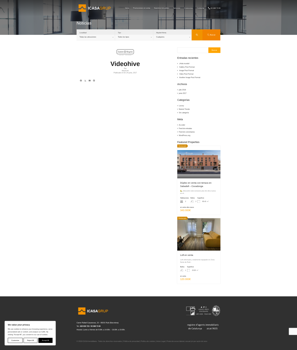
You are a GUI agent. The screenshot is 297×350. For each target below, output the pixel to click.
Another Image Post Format (189, 77)
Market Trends (184, 109)
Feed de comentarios (187, 132)
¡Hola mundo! (184, 63)
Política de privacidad (131, 341)
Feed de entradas (185, 128)
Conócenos (188, 8)
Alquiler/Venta (161, 33)
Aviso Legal (160, 341)
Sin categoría (184, 113)
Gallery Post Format (187, 67)
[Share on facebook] (81, 81)
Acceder (182, 125)
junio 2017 (182, 93)
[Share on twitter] (85, 81)
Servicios (176, 8)
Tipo (119, 33)
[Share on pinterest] (94, 81)
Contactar (200, 8)
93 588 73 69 (215, 8)
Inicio (127, 8)
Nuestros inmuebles (161, 8)
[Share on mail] (90, 81)
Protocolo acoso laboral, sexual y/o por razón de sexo (187, 341)
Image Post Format (186, 70)
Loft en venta (186, 255)
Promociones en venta (141, 8)
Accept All (45, 340)
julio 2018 (182, 90)
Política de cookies (148, 341)
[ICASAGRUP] (95, 13)
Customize (15, 340)
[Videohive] (125, 54)
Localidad (83, 33)
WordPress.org (184, 135)
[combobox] (96, 37)
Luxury (181, 106)
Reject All (30, 340)
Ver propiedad (199, 172)
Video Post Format (186, 74)
